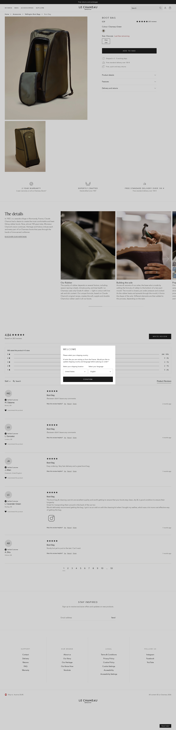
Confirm (88, 379)
